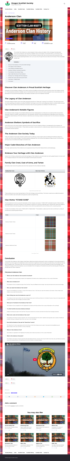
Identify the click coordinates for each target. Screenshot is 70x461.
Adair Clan (54, 443)
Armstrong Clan (25, 425)
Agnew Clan (39, 443)
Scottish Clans (21, 9)
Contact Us (46, 9)
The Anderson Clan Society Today (15, 72)
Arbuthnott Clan (40, 425)
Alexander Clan (9, 443)
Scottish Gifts (39, 9)
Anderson (7, 389)
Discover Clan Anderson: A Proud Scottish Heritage (19, 64)
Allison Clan (55, 425)
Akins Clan (23, 443)
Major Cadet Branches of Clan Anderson (17, 73)
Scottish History (30, 9)
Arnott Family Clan (9, 425)
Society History (8, 9)
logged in (13, 405)
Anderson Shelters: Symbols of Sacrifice (16, 70)
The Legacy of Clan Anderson (14, 66)
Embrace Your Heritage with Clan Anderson (17, 75)
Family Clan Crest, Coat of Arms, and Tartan (17, 77)
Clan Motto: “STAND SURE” (14, 79)
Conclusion (10, 81)
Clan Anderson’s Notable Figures (15, 68)
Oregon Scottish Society (22, 3)
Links (15, 9)
